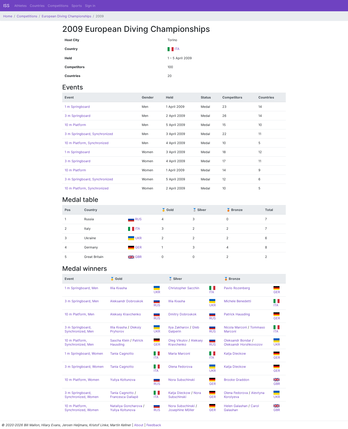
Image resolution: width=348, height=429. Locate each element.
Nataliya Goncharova (126, 406)
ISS (6, 5)
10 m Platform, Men (79, 314)
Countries (37, 6)
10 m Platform (75, 125)
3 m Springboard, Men (82, 301)
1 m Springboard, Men (81, 288)
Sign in (90, 6)
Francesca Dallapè (124, 397)
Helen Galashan (236, 406)
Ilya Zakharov (178, 327)
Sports (76, 6)
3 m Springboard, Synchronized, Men (79, 329)
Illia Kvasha (118, 288)
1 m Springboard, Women (84, 353)
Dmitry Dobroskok (182, 314)
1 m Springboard (77, 107)
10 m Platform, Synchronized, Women (81, 408)
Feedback (153, 425)
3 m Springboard (77, 116)
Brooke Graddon (236, 380)
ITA (176, 49)
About (138, 425)
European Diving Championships (66, 16)
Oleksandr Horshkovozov (243, 344)
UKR (138, 238)
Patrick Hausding (237, 314)
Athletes (20, 6)
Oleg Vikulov (178, 340)
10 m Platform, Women (82, 380)
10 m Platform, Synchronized (87, 143)
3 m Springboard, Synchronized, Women (81, 395)
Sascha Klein (119, 340)
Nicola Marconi (235, 327)
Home (7, 16)
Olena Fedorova (180, 367)
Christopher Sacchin (183, 288)
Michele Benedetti (237, 301)
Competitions (58, 6)
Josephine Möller (181, 410)
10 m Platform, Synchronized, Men (79, 342)
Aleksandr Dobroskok (126, 301)
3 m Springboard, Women (84, 367)
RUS (138, 219)
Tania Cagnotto (122, 353)
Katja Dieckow (235, 353)
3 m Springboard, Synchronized (89, 134)
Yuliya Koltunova (122, 380)
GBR (138, 257)
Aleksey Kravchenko (125, 314)
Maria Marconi (179, 353)
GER (138, 247)
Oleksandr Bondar (237, 340)
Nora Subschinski (181, 380)
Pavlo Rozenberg (237, 288)
